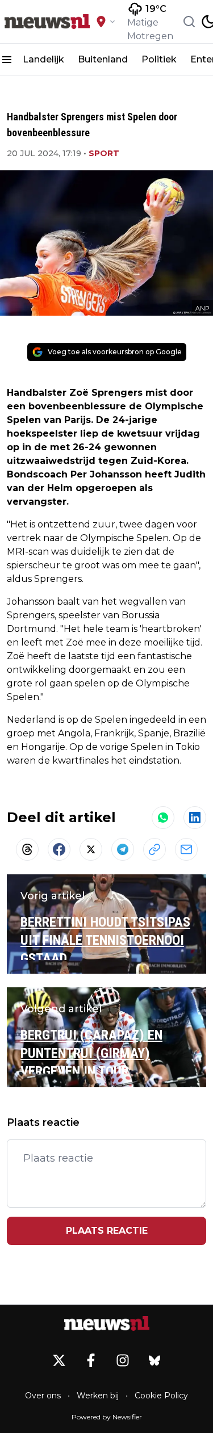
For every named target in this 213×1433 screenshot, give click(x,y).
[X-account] (59, 1360)
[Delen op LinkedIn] (194, 817)
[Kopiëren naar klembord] (154, 849)
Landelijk (43, 59)
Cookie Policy (161, 1395)
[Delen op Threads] (27, 849)
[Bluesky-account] (154, 1360)
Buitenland (103, 59)
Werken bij (98, 1395)
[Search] (189, 21)
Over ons (43, 1395)
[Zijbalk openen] (7, 59)
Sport (104, 153)
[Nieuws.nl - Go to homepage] (106, 1323)
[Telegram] (122, 849)
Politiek (159, 59)
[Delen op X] (91, 849)
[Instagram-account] (123, 1360)
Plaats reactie (107, 1230)
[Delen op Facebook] (59, 849)
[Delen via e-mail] (186, 849)
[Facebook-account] (91, 1360)
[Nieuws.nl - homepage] (47, 22)
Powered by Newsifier (107, 1417)
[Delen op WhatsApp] (163, 817)
